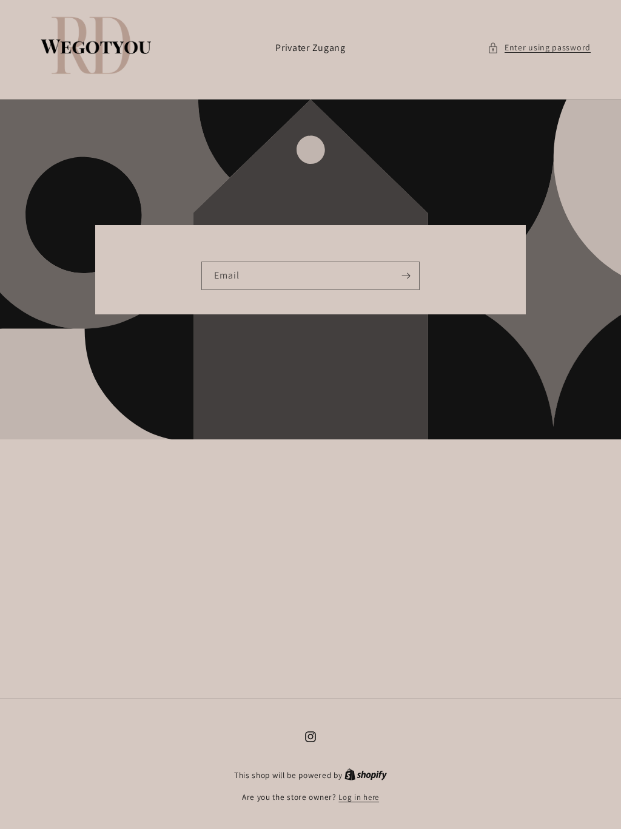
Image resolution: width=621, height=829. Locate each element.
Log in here (358, 797)
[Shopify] (365, 775)
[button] (539, 47)
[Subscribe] (405, 276)
